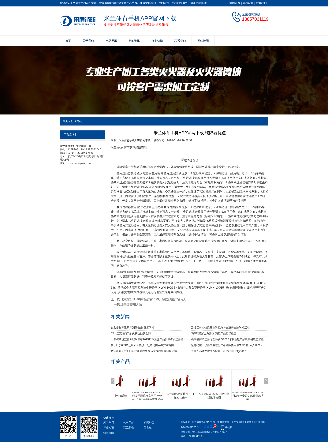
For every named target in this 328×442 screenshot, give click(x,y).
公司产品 (128, 422)
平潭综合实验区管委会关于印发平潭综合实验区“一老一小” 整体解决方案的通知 (121, 395)
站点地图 (108, 432)
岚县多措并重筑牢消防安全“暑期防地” (133, 327)
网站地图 (203, 40)
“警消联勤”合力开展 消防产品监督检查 (213, 333)
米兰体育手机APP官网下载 (135, 140)
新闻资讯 (134, 40)
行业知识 (157, 40)
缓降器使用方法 (131, 304)
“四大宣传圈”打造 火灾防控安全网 (131, 333)
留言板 (148, 427)
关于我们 (88, 40)
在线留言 (248, 3)
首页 (68, 40)
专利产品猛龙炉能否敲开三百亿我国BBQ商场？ (219, 351)
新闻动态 (149, 422)
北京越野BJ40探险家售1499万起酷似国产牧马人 (153, 299)
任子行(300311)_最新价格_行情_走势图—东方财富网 (142, 345)
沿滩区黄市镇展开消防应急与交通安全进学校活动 (220, 327)
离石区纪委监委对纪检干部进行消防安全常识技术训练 (254, 395)
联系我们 (261, 3)
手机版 (228, 427)
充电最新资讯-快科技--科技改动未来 (154, 395)
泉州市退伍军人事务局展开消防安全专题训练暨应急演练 (221, 395)
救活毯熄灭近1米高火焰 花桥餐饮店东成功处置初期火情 (144, 351)
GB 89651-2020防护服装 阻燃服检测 (188, 395)
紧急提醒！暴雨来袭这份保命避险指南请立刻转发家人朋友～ (227, 345)
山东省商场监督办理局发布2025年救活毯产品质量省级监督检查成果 (149, 339)
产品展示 (111, 40)
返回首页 (234, 3)
